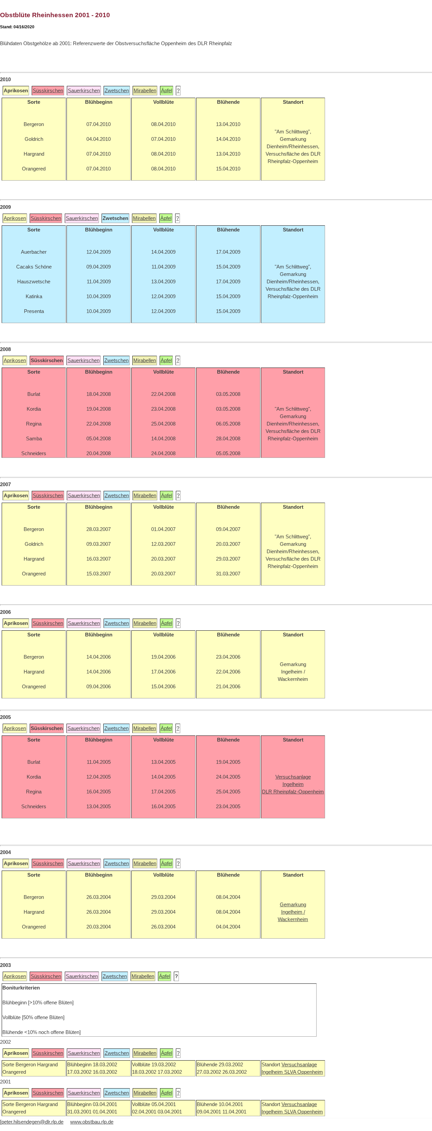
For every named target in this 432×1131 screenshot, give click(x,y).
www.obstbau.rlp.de (91, 1122)
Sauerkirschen (84, 90)
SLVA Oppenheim (303, 1072)
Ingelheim (273, 1072)
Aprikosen (15, 218)
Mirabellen (145, 90)
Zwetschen (117, 90)
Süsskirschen (48, 90)
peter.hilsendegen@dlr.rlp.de (32, 1122)
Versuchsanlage (299, 1064)
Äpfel (166, 90)
